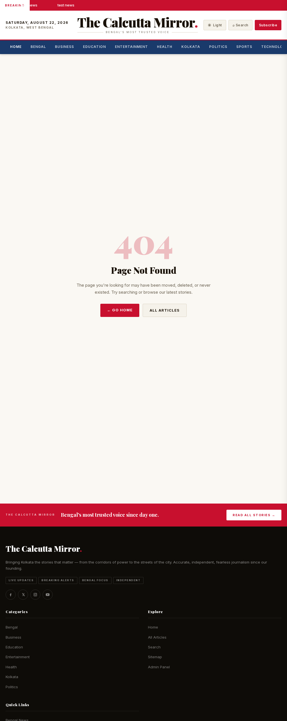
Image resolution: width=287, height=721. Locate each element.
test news (28, 5)
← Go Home (120, 310)
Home (16, 47)
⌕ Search (240, 25)
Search (154, 647)
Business (64, 47)
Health (164, 47)
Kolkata (190, 47)
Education (94, 47)
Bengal (38, 47)
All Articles (165, 310)
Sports (244, 47)
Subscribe (268, 25)
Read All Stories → (254, 515)
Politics (218, 47)
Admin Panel (159, 667)
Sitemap (155, 657)
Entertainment (131, 47)
